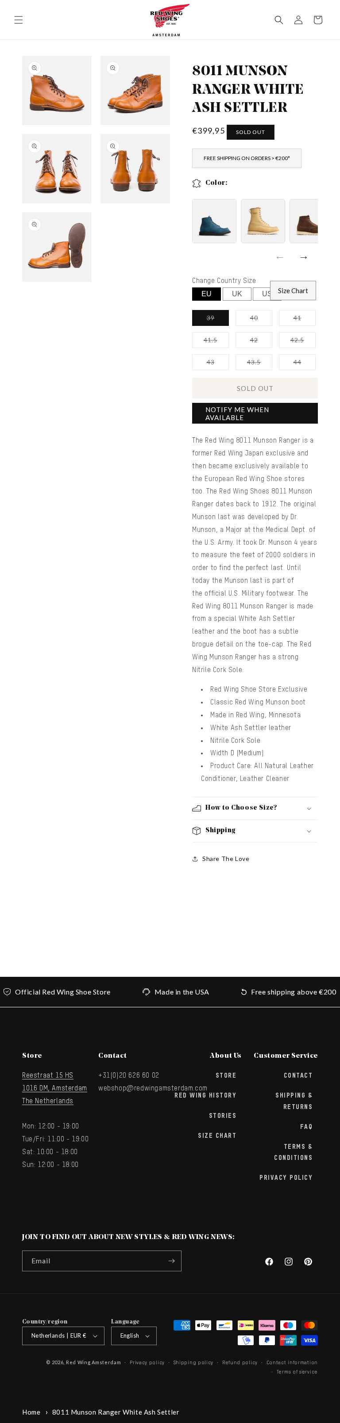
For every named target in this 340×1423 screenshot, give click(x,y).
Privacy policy (147, 1362)
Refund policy (240, 1362)
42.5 (303, 342)
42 (261, 342)
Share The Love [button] (225, 858)
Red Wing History (205, 1096)
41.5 (216, 342)
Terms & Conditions (293, 1152)
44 (305, 364)
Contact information (292, 1362)
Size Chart (293, 291)
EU (206, 294)
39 (218, 320)
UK (237, 294)
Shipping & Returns (294, 1101)
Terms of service (297, 1371)
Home (31, 1412)
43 (218, 364)
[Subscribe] (171, 1261)
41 (305, 320)
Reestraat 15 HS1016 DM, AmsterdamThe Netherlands (54, 1088)
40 (261, 320)
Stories (223, 1116)
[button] (18, 20)
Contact (298, 1076)
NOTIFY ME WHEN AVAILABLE (237, 413)
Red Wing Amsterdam (93, 1362)
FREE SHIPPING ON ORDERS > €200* (247, 158)
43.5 (259, 364)
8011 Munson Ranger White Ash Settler (116, 1412)
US (267, 294)
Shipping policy (194, 1362)
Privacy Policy (286, 1178)
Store (226, 1076)
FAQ (306, 1127)
